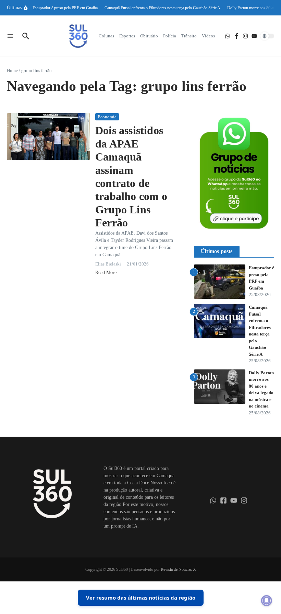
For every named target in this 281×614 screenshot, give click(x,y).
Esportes (127, 35)
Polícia (169, 35)
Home (12, 70)
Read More (106, 272)
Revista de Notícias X (178, 569)
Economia (107, 116)
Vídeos (208, 35)
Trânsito (189, 35)
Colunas (106, 35)
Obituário (149, 35)
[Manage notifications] (266, 600)
